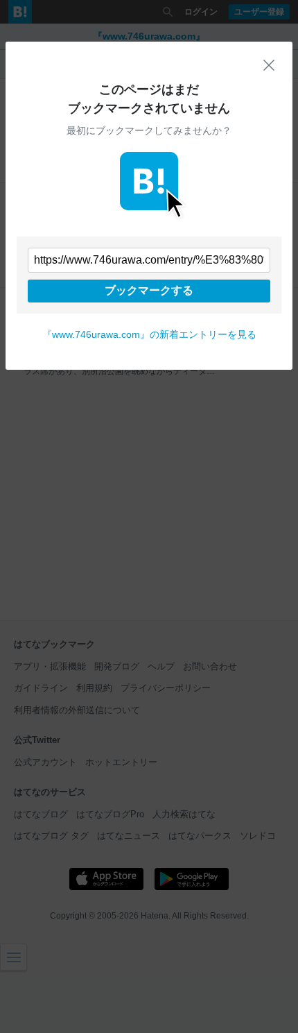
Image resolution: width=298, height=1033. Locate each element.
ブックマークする (149, 290)
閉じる (269, 65)
